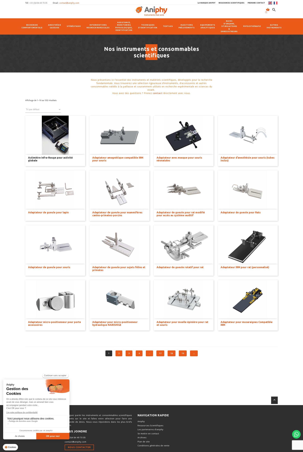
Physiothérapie (252, 26)
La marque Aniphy (206, 3)
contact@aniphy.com (69, 2)
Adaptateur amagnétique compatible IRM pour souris (117, 159)
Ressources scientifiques (231, 3)
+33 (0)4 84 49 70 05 (75, 437)
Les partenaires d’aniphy (150, 429)
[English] (270, 3)
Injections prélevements (186, 26)
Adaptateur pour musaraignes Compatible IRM (247, 323)
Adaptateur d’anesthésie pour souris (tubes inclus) (247, 159)
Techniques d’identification (147, 26)
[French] (276, 3)
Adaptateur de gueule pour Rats (241, 212)
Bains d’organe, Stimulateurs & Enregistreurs (229, 26)
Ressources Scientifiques (150, 425)
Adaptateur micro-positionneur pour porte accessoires (54, 323)
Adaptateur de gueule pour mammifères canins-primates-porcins (117, 214)
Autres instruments (274, 26)
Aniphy (141, 421)
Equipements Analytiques (207, 26)
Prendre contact (256, 3)
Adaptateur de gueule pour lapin (48, 212)
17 (160, 353)
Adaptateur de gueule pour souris (49, 267)
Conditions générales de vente (153, 445)
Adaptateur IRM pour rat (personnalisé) (245, 267)
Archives (142, 437)
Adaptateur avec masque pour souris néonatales (179, 159)
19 (183, 353)
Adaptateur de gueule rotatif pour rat (180, 267)
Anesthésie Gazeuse (54, 26)
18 (171, 353)
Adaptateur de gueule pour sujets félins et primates (118, 268)
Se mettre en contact (148, 433)
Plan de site (144, 441)
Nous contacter (79, 447)
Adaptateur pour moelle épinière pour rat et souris (182, 323)
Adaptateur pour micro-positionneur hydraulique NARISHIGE (115, 323)
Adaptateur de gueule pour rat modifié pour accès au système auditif (181, 214)
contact (158, 93)
